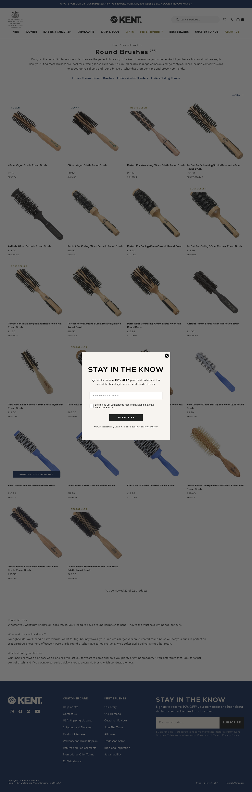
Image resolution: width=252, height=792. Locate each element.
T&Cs (137, 427)
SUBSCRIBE (126, 417)
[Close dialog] (167, 356)
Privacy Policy (151, 427)
